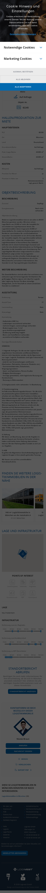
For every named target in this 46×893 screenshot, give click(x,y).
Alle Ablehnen (23, 79)
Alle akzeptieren (23, 87)
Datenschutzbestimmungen (23, 34)
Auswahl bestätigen (23, 71)
